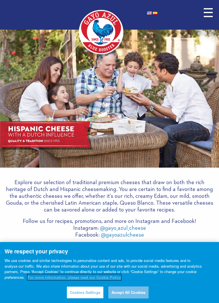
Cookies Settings (85, 292)
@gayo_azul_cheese (123, 228)
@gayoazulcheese (122, 235)
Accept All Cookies (128, 292)
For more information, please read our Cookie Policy (74, 277)
